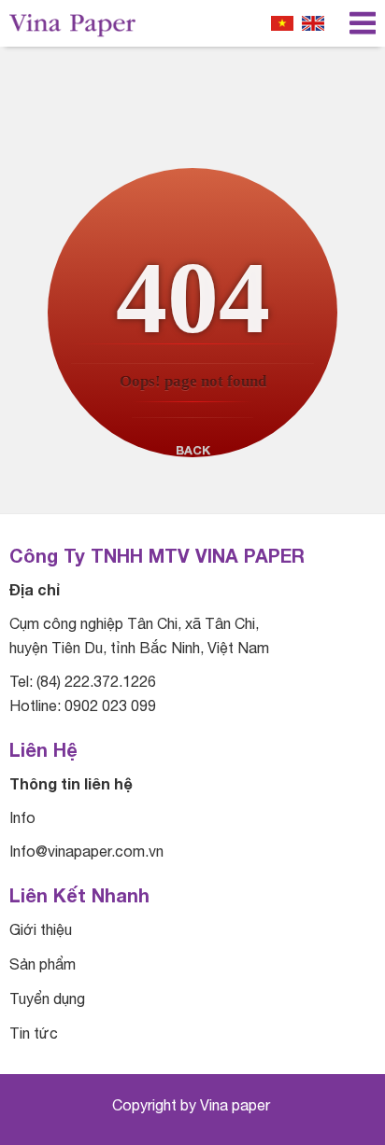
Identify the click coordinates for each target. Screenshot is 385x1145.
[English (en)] (313, 23)
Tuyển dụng (47, 998)
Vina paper (237, 1104)
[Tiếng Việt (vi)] (282, 23)
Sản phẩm (42, 964)
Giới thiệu (40, 929)
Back (193, 449)
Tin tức (33, 1033)
